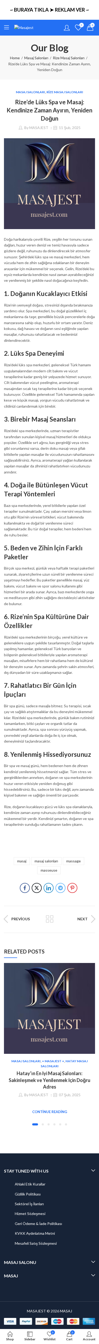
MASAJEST (38, 127)
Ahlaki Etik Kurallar (30, 1184)
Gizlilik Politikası (28, 1194)
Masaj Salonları (36, 58)
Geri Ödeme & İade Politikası (38, 1223)
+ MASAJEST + (53, 1061)
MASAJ (66, 1311)
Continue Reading (49, 1112)
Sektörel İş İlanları (29, 1204)
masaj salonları (46, 861)
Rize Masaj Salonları (68, 58)
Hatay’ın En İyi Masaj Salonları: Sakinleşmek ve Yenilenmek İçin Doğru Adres (49, 1079)
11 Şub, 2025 (70, 127)
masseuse (49, 870)
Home (15, 58)
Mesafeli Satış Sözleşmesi (36, 1243)
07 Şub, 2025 (70, 1095)
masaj (21, 861)
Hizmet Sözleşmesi (30, 1213)
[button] (35, 1124)
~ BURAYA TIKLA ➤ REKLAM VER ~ (49, 10)
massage (73, 861)
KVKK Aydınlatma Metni (35, 1233)
